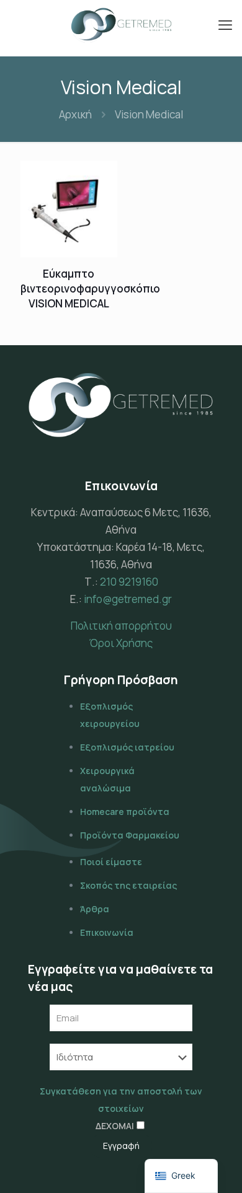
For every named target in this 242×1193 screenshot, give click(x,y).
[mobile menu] (225, 24)
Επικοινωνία (106, 932)
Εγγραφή (121, 1145)
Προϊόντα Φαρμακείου (129, 835)
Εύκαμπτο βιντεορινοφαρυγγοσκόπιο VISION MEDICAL (90, 288)
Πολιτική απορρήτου (121, 626)
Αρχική (75, 114)
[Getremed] (121, 24)
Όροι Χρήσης (121, 643)
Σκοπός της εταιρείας (128, 885)
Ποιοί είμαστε (111, 862)
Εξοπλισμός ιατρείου (127, 747)
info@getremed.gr (128, 599)
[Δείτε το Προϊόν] (103, 175)
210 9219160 (129, 581)
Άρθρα (94, 909)
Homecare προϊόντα (124, 811)
